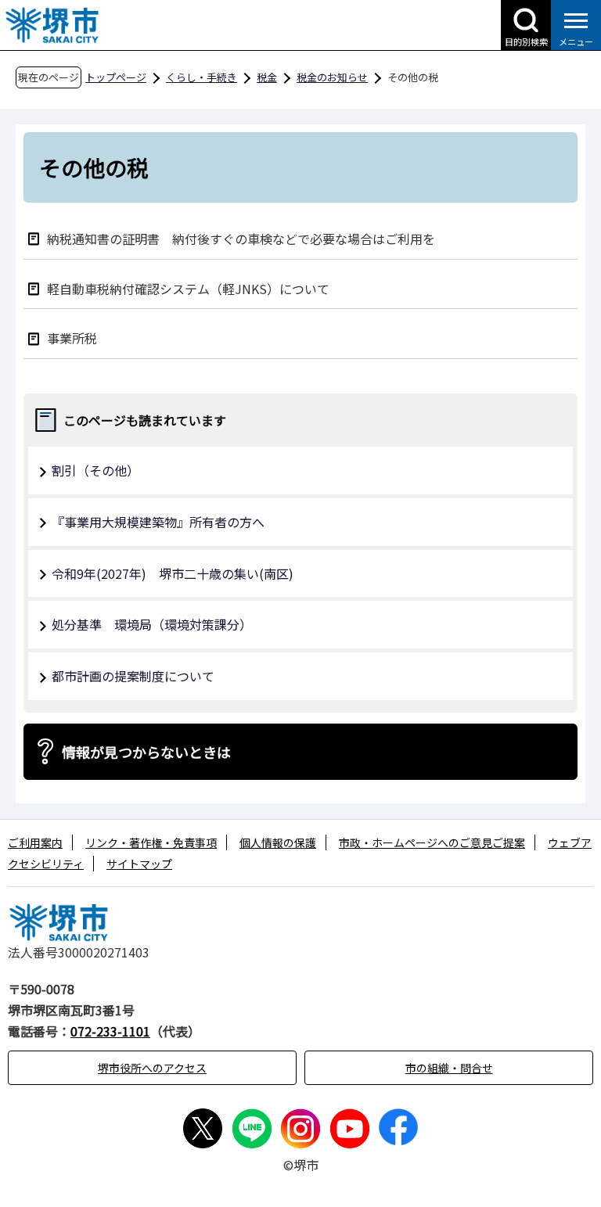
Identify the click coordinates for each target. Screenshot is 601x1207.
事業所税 (72, 338)
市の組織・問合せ (449, 1068)
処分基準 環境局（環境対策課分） (152, 624)
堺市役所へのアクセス (152, 1068)
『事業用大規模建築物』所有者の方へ (158, 521)
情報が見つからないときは (146, 752)
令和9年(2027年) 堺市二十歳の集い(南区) (172, 573)
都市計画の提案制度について (133, 675)
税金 (267, 77)
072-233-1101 (110, 1031)
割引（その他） (95, 470)
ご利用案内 (35, 842)
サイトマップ (139, 863)
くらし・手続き (201, 77)
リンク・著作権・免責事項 (151, 842)
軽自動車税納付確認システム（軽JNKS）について (188, 288)
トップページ (115, 77)
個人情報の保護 (277, 842)
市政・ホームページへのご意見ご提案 (432, 842)
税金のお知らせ (332, 77)
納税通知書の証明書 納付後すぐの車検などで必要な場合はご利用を (241, 238)
